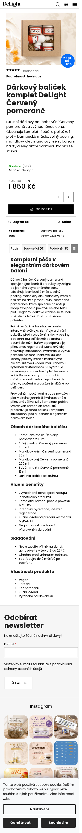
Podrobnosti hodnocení (25, 76)
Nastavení (39, 809)
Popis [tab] (15, 248)
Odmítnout (20, 822)
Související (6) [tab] (34, 248)
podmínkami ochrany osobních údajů (38, 666)
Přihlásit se (18, 683)
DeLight (27, 170)
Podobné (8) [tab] (59, 248)
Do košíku (44, 209)
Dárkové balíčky (52, 231)
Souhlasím (58, 822)
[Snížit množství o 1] (48, 197)
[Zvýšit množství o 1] (68, 197)
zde (6, 798)
